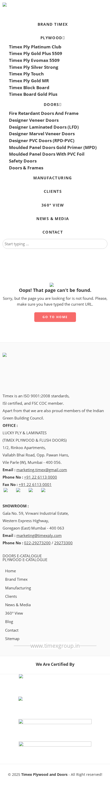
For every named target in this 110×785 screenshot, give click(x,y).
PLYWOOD (51, 37)
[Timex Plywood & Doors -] (26, 5)
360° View (14, 613)
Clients (11, 596)
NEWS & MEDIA (52, 218)
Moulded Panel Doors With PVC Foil (46, 154)
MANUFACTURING (52, 177)
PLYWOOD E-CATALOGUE (25, 559)
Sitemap (12, 638)
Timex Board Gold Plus (33, 94)
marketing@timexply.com (39, 535)
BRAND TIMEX (53, 24)
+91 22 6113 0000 (40, 477)
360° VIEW (52, 205)
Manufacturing (18, 588)
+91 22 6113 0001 (35, 484)
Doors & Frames (26, 168)
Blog (9, 621)
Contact (11, 630)
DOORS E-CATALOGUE (22, 555)
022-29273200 (37, 542)
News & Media (18, 604)
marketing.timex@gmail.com (41, 469)
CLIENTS (53, 191)
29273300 (63, 542)
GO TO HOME (55, 317)
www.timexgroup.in (55, 645)
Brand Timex (16, 579)
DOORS (51, 104)
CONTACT (52, 232)
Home (10, 571)
